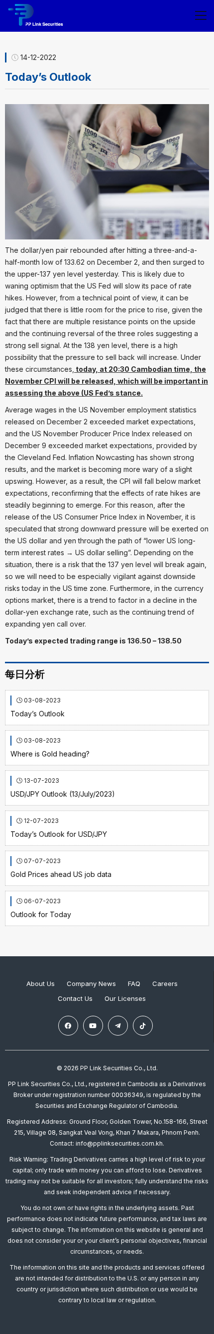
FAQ (134, 983)
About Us (40, 983)
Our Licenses (125, 998)
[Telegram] (118, 1026)
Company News (91, 983)
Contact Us (75, 998)
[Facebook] (68, 1026)
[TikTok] (143, 1026)
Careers (165, 983)
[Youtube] (93, 1026)
